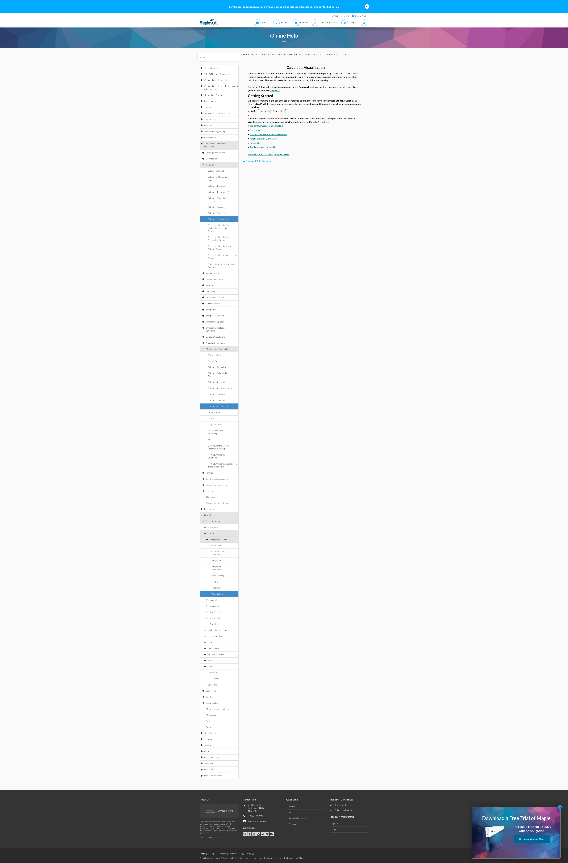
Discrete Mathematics (216, 297)
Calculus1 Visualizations (219, 219)
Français (222, 854)
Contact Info (249, 799)
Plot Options (213, 678)
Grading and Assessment (217, 479)
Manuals (208, 751)
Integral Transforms (215, 315)
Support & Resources (297, 818)
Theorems (216, 587)
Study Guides (212, 703)
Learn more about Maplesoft (210, 837)
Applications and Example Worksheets (293, 54)
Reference (208, 739)
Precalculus (213, 527)
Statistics (210, 491)
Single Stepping (217, 575)
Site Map (299, 858)
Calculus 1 (212, 533)
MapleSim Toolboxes (213, 775)
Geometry (210, 291)
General (213, 600)
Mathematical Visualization (218, 349)
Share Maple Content (213, 95)
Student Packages (214, 521)
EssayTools (211, 690)
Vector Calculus (215, 636)
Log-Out (335, 829)
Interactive (214, 606)
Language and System (215, 152)
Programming (210, 119)
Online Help (267, 54)
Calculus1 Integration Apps (220, 192)
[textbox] (256, 107)
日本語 (241, 854)
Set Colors (212, 684)
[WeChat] (272, 834)
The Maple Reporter (344, 805)
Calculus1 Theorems (217, 213)
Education (208, 515)
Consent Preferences (273, 858)
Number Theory (213, 303)
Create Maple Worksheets (216, 80)
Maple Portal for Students (217, 709)
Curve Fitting (214, 412)
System (207, 745)
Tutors (209, 727)
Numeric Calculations (215, 343)
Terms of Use (250, 858)
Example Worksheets (219, 539)
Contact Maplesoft (341, 16)
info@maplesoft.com (257, 821)
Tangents (215, 581)
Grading (209, 697)
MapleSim (208, 769)
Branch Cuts (213, 361)
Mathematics (210, 101)
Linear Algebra (214, 648)
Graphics (208, 125)
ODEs (210, 642)
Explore (211, 418)
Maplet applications (214, 279)
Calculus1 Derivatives (217, 171)
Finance (209, 472)
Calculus (210, 164)
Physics (207, 107)
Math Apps (209, 509)
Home (246, 54)
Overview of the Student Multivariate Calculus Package (219, 228)
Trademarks (289, 858)
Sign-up (335, 824)
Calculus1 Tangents (216, 207)
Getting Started (211, 68)
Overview (210, 497)
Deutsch (232, 854)
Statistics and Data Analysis (216, 113)
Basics (211, 666)
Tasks (208, 721)
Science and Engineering (214, 131)
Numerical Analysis (216, 654)
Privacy (261, 858)
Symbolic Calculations (215, 337)
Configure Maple (211, 757)
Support (255, 54)
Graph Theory (214, 424)
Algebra (209, 285)
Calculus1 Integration (217, 186)
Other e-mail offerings (344, 810)
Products (292, 806)
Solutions (292, 812)
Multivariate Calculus (217, 630)
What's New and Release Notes (218, 74)
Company (293, 824)
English (213, 854)
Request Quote (361, 16)
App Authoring (212, 273)
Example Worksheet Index (217, 503)
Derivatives (216, 545)
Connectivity (210, 137)
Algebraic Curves (215, 355)
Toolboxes (208, 763)
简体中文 (250, 854)
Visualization (217, 594)
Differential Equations (216, 321)
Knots (210, 439)
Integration (211, 309)
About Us (204, 799)
